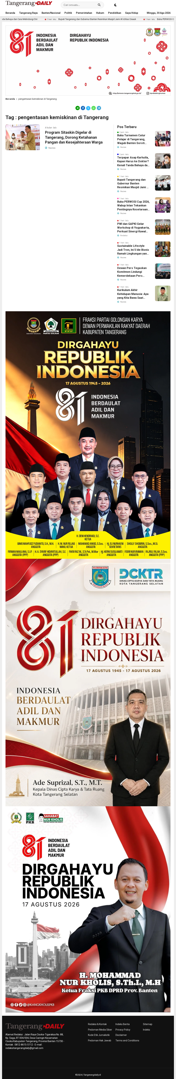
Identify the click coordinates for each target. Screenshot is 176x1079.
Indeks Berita (123, 1024)
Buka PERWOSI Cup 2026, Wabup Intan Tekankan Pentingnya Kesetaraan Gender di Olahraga (133, 205)
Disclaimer (121, 1035)
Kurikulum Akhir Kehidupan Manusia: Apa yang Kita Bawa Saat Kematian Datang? (132, 294)
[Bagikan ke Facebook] (83, 108)
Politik (68, 13)
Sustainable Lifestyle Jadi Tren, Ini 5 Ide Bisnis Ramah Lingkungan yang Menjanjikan (133, 250)
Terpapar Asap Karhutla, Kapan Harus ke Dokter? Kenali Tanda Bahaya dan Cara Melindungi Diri (133, 161)
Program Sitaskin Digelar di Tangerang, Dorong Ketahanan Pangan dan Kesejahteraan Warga (74, 137)
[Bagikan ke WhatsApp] (93, 108)
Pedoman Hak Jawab (99, 1040)
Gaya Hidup (131, 13)
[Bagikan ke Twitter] (88, 108)
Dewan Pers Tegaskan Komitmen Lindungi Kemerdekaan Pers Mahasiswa (132, 272)
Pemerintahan (84, 13)
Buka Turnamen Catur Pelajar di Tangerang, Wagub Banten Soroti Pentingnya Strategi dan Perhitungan (132, 139)
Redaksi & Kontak (97, 1024)
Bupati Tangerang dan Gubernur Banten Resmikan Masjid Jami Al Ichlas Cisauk (43, 19)
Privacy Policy (123, 1029)
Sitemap (147, 1024)
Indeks (146, 1029)
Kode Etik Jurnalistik (99, 1035)
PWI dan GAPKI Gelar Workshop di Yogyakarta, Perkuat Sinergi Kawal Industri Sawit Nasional (133, 228)
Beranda (10, 13)
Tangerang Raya (28, 13)
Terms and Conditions (127, 1040)
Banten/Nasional (51, 13)
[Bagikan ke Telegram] (98, 108)
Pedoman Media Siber (100, 1029)
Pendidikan (114, 13)
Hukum (100, 13)
